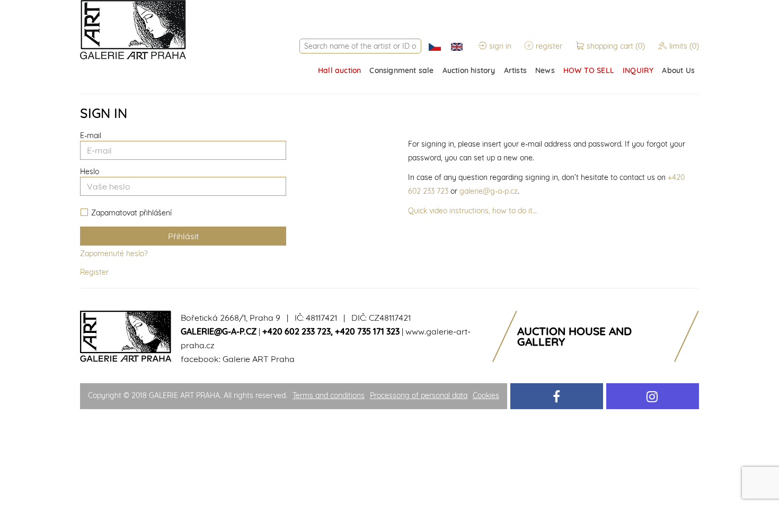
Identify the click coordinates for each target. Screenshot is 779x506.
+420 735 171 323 (367, 331)
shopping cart (616, 46)
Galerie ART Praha (259, 359)
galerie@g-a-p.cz (488, 191)
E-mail (90, 135)
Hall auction (339, 70)
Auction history (468, 70)
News (545, 70)
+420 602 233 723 (296, 331)
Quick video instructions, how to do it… (472, 210)
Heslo (89, 171)
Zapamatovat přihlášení (131, 213)
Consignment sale (401, 70)
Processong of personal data (418, 395)
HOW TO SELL (588, 70)
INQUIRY (638, 70)
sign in (500, 46)
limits (684, 46)
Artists (515, 70)
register (549, 46)
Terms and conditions (329, 395)
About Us (678, 70)
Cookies (486, 395)
